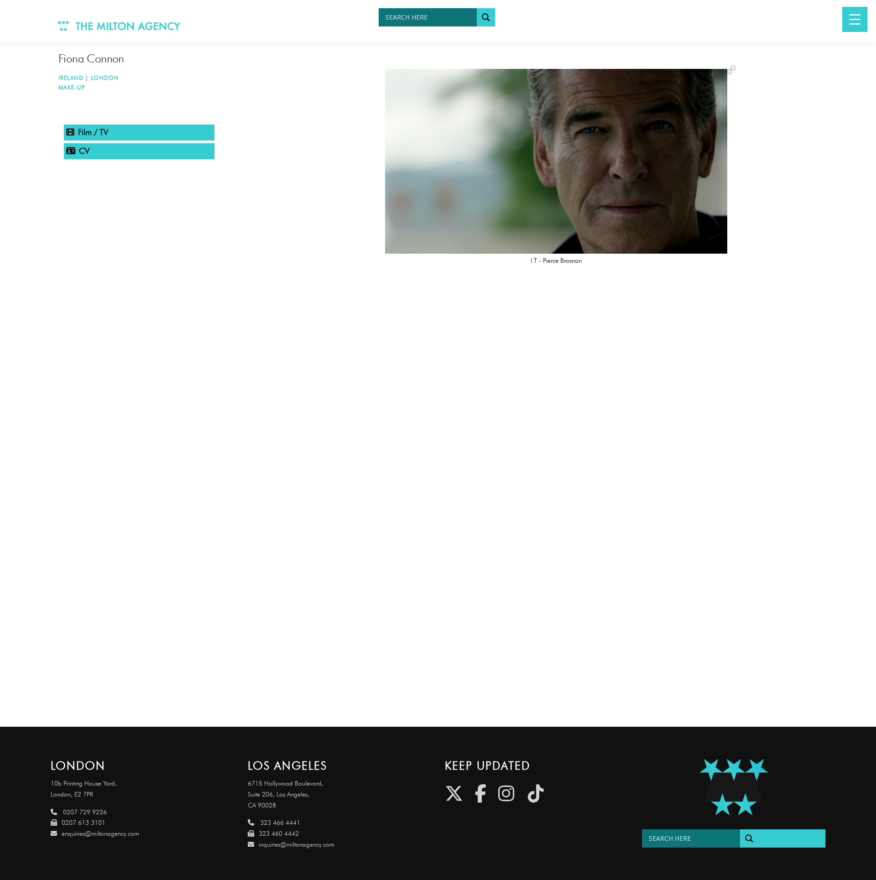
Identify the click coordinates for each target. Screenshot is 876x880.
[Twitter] (454, 793)
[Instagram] (506, 793)
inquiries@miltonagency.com (296, 845)
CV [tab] (84, 151)
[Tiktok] (536, 793)
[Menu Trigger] (854, 19)
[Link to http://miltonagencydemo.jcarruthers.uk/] (733, 787)
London (105, 77)
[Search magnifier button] (486, 17)
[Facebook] (480, 793)
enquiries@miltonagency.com (100, 834)
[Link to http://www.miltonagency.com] (119, 25)
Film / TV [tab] (93, 132)
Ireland (70, 77)
